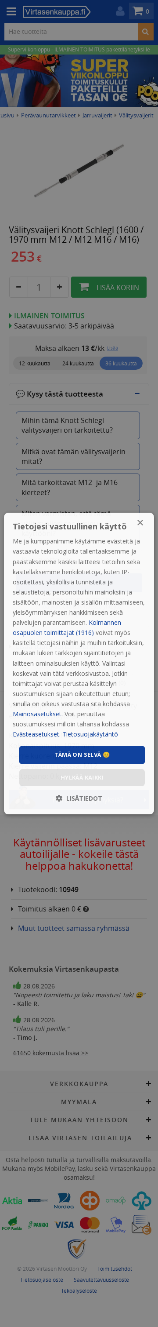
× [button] (139, 523)
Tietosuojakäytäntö (90, 734)
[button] (79, 798)
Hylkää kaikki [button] (82, 777)
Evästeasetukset (36, 734)
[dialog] (79, 663)
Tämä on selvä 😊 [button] (82, 754)
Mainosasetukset (37, 714)
